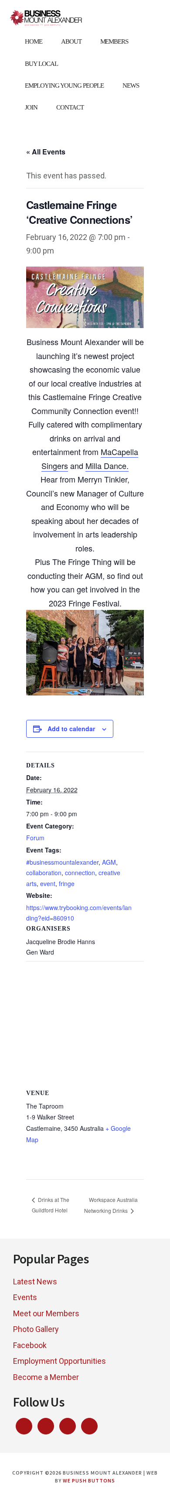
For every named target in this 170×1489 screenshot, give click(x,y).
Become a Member (46, 1377)
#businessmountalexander (62, 862)
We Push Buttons (89, 1480)
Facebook (30, 1345)
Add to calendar (71, 728)
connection (80, 872)
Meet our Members (46, 1313)
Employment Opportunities (59, 1361)
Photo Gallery (36, 1329)
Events (25, 1297)
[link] (107, 466)
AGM (109, 862)
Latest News (35, 1281)
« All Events (45, 152)
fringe (67, 883)
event (47, 883)
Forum (35, 837)
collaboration (43, 872)
